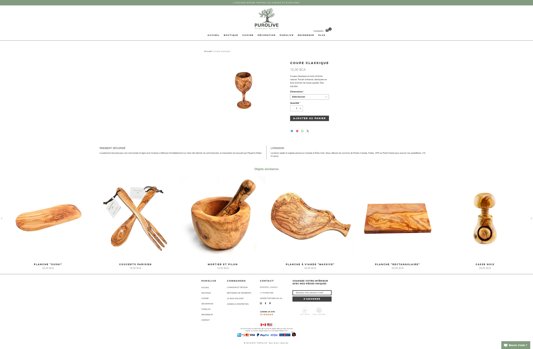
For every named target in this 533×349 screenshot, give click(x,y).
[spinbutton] (296, 108)
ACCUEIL (205, 287)
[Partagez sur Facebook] (292, 131)
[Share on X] (307, 131)
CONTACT (205, 320)
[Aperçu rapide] (48, 218)
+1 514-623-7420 (266, 293)
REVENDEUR (207, 315)
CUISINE (205, 298)
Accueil (208, 51)
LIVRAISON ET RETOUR (237, 287)
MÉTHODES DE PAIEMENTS (239, 293)
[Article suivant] (531, 218)
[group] (266, 223)
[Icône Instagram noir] (261, 303)
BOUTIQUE (206, 293)
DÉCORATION (207, 304)
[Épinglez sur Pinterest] (297, 131)
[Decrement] (292, 108)
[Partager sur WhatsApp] (302, 131)
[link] (328, 30)
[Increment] (300, 108)
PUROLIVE (206, 309)
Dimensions (297, 91)
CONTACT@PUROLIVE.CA (271, 298)
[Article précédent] (1, 218)
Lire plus (294, 86)
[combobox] (309, 97)
